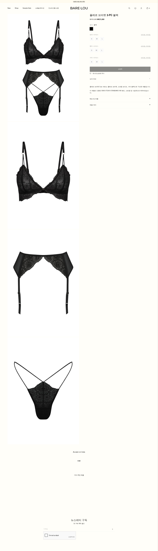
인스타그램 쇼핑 (53, 8)
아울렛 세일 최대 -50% (79, 1)
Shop (16, 8)
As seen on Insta (79, 452)
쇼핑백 (120, 69)
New (9, 8)
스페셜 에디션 (39, 8)
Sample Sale (27, 8)
